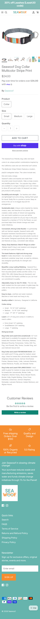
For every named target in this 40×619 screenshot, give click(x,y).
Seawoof (9, 90)
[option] (20, 35)
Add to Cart (20, 138)
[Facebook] (3, 505)
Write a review (20, 412)
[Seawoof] (20, 12)
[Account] (33, 12)
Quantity (6, 123)
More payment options (20, 150)
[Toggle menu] (2, 12)
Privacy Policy (9, 542)
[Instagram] (7, 505)
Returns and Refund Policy (15, 533)
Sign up (8, 577)
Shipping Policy (9, 537)
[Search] (7, 12)
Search (5, 519)
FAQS (4, 524)
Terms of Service (10, 528)
